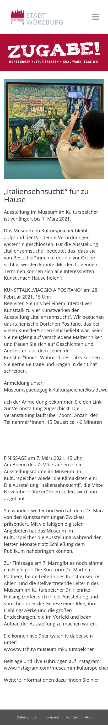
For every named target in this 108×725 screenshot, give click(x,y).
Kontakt (72, 717)
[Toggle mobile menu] (96, 17)
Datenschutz (26, 717)
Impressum (51, 717)
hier (94, 680)
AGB (88, 717)
